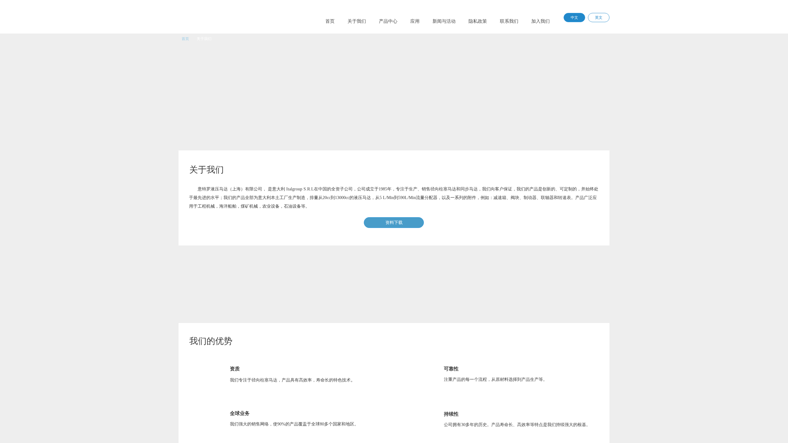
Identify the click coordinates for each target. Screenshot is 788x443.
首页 (185, 39)
